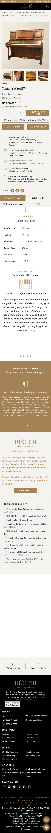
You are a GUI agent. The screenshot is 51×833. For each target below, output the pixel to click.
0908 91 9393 (11, 724)
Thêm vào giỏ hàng (37, 112)
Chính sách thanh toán (35, 769)
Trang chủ (6, 12)
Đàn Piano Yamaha (21, 12)
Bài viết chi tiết (38, 198)
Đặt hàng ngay (38, 126)
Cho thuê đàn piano (10, 755)
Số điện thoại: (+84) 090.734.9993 (26, 821)
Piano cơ (5, 734)
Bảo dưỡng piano (33, 755)
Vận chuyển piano (9, 759)
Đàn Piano (31, 741)
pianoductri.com (36, 720)
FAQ (38, 204)
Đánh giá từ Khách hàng (13, 204)
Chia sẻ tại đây (24, 491)
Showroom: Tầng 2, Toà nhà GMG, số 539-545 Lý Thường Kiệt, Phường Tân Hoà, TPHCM (25, 814)
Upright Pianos (8, 741)
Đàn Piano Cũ (32, 738)
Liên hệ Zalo (13, 126)
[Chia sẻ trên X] (17, 191)
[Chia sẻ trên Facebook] (12, 191)
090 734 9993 (11, 716)
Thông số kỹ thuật (12, 198)
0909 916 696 (11, 720)
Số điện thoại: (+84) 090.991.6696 (26, 818)
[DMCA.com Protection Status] (25, 704)
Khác (28, 776)
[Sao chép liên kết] (22, 191)
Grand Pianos (8, 738)
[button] (4, 318)
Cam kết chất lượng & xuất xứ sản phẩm (26, 293)
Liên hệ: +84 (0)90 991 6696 (39, 2)
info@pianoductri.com (38, 716)
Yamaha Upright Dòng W (20, 15)
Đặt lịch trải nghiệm (9, 2)
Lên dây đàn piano (10, 752)
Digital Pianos (32, 734)
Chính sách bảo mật (10, 769)
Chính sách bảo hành (35, 772)
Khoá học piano (32, 752)
